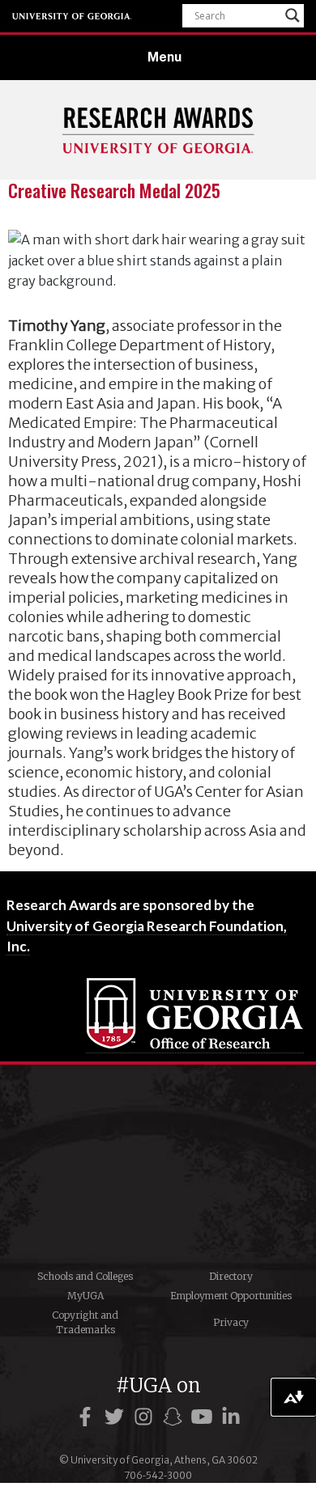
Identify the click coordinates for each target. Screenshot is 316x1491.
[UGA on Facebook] (87, 1417)
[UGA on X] (116, 1417)
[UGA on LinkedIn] (231, 1417)
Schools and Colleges (85, 1276)
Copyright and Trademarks (85, 1322)
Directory (231, 1276)
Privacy (231, 1322)
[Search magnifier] (292, 15)
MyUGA (85, 1296)
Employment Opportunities (231, 1296)
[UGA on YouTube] (204, 1417)
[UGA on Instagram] (145, 1417)
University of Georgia (72, 16)
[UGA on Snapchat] (175, 1417)
